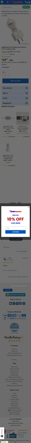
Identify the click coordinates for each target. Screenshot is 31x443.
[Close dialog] (28, 207)
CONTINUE (15, 232)
